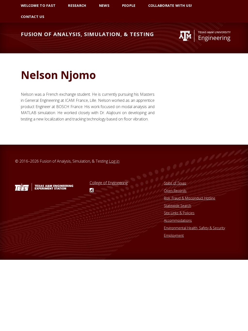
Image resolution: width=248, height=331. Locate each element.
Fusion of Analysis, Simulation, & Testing (87, 34)
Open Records (175, 190)
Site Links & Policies (179, 213)
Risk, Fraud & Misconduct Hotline (189, 198)
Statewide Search (177, 205)
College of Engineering (109, 182)
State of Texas (175, 183)
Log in (114, 161)
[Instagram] (92, 190)
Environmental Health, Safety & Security (194, 228)
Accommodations (178, 220)
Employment (174, 235)
